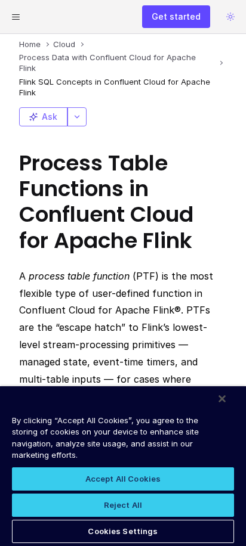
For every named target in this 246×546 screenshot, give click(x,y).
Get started (176, 16)
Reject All (123, 505)
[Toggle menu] (15, 16)
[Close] (222, 398)
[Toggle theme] (230, 16)
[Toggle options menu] (77, 117)
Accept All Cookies (123, 478)
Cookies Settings (123, 531)
